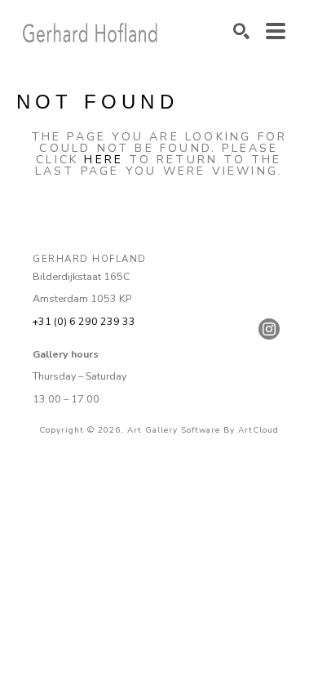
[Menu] (275, 31)
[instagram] (269, 329)
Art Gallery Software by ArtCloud (203, 430)
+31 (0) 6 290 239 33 (84, 321)
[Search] (241, 31)
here (103, 159)
